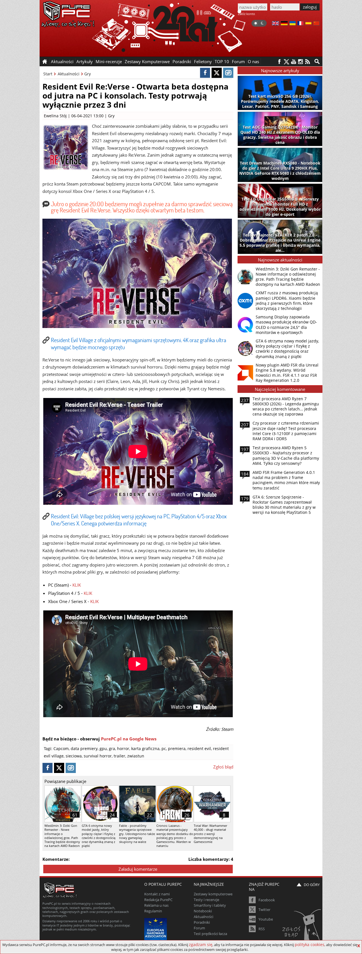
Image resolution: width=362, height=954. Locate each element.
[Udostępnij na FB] (205, 73)
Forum (238, 61)
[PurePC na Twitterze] (286, 61)
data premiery (84, 748)
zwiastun (135, 756)
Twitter (264, 909)
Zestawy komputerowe (213, 893)
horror (123, 748)
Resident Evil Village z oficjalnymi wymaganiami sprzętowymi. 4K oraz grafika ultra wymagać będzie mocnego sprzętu (138, 343)
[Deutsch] (284, 24)
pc (163, 748)
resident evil (199, 748)
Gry (87, 73)
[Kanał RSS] (307, 61)
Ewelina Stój (55, 115)
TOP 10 (222, 61)
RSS (261, 928)
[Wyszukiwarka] (317, 61)
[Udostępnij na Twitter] (217, 73)
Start (47, 73)
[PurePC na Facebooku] (279, 61)
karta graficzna (145, 748)
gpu (103, 748)
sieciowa (74, 756)
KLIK (76, 585)
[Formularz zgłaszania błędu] (302, 927)
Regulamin (153, 910)
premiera (177, 748)
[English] (275, 24)
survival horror (98, 756)
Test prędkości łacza (210, 933)
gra (112, 748)
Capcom (61, 748)
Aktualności (68, 73)
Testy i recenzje (206, 899)
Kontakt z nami (157, 893)
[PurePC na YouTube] (293, 61)
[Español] (308, 24)
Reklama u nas (156, 905)
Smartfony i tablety (210, 905)
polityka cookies (309, 944)
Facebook (266, 899)
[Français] (300, 24)
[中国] (316, 24)
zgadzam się (200, 944)
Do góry (312, 884)
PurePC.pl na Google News (128, 739)
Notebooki (203, 910)
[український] (292, 24)
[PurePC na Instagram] (300, 61)
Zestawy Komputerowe (147, 61)
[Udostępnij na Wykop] (228, 73)
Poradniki (182, 61)
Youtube (265, 919)
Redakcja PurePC (158, 899)
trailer (119, 756)
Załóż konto (246, 14)
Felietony (203, 61)
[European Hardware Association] (156, 929)
